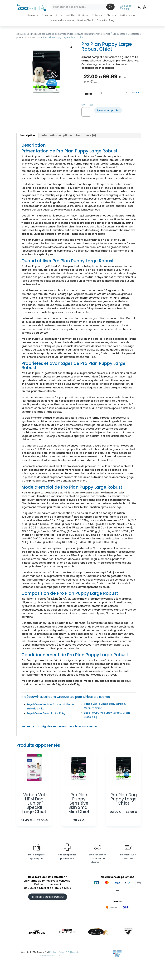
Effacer (136, 92)
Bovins (31, 15)
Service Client (85, 20)
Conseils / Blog (105, 20)
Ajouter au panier (108, 110)
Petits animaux (128, 15)
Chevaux (47, 15)
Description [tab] (27, 135)
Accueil (20, 33)
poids (88, 93)
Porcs (59, 15)
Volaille (70, 15)
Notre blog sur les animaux (47, 897)
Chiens (96, 15)
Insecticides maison (62, 20)
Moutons (83, 15)
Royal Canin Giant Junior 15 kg (46, 713)
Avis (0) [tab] (91, 135)
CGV (58, 955)
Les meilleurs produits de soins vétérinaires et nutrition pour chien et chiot (68, 33)
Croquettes (118, 33)
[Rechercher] (111, 7)
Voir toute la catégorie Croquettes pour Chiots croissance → (60, 726)
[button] (71, 47)
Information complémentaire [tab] (60, 135)
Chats (110, 15)
